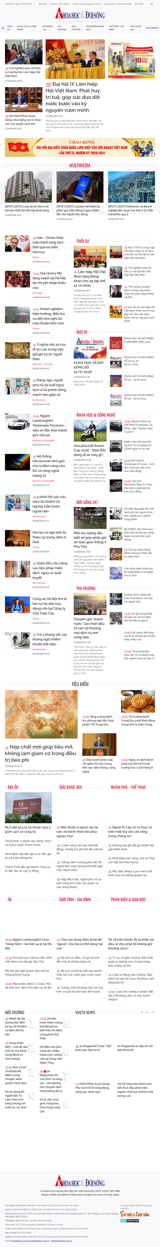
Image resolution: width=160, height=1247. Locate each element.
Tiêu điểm (80, 683)
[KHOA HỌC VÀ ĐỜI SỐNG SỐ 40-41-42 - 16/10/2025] (116, 362)
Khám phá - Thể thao (42, 364)
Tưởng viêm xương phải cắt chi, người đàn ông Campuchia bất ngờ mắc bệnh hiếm (79, 866)
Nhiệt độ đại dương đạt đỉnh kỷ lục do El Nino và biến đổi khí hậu (16, 1026)
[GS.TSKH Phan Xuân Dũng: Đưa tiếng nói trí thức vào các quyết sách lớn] (23, 99)
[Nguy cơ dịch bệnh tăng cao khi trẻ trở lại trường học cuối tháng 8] (138, 744)
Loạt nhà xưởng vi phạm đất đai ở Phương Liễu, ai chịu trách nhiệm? (130, 995)
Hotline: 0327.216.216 (60, 3)
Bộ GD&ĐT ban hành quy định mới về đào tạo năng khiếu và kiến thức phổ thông (139, 534)
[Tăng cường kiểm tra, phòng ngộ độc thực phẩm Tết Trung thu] (99, 701)
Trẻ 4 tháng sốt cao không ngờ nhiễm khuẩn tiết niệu (49, 639)
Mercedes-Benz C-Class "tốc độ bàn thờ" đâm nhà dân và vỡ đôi (28, 985)
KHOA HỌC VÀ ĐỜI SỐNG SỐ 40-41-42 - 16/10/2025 (139, 361)
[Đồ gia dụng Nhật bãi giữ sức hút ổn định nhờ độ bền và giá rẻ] (116, 618)
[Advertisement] (81, 1138)
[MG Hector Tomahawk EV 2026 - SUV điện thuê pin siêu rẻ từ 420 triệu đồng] (116, 465)
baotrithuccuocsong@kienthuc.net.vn (30, 1240)
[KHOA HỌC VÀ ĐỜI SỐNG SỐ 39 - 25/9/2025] (116, 381)
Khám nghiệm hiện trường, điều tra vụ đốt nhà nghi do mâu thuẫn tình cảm (48, 316)
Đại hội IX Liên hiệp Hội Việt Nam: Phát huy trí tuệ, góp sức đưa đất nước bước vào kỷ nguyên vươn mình (73, 97)
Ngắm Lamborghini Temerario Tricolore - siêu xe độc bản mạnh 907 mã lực (49, 425)
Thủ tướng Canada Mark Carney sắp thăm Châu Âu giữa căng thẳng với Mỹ (139, 292)
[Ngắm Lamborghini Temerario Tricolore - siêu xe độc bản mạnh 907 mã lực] (17, 421)
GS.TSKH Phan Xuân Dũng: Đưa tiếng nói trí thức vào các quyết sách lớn (23, 119)
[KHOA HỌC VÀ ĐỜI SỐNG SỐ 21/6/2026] (90, 348)
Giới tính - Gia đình (116, 28)
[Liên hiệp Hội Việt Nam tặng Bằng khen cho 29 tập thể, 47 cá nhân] (90, 257)
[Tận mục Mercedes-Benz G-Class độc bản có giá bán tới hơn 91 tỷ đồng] (116, 485)
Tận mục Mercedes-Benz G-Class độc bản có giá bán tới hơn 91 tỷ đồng (138, 486)
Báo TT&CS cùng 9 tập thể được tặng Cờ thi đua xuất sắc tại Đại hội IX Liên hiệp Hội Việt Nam (139, 252)
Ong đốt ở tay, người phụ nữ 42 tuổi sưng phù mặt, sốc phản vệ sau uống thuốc (79, 883)
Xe (10, 899)
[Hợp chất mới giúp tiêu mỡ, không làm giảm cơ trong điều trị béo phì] (41, 714)
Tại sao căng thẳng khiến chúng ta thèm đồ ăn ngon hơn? (138, 553)
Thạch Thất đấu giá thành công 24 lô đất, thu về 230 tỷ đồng (27, 868)
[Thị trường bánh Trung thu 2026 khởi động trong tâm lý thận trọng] (138, 701)
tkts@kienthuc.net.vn (61, 1240)
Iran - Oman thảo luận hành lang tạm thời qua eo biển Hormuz (47, 245)
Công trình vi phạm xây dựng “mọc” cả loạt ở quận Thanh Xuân (28, 842)
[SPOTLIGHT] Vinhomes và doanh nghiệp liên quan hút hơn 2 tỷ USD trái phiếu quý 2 (130, 210)
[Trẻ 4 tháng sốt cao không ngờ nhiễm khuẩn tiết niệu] (17, 640)
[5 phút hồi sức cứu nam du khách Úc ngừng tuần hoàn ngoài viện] (17, 502)
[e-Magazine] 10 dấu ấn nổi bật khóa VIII (135, 1048)
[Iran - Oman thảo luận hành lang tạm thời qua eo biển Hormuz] (17, 243)
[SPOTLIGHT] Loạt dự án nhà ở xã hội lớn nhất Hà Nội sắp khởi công (27, 208)
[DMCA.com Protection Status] (129, 1220)
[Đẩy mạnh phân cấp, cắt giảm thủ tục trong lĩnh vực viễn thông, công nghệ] (99, 744)
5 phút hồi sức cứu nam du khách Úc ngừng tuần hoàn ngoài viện (49, 504)
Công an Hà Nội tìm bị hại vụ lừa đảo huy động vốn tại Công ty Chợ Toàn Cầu (49, 606)
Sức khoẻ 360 (135, 28)
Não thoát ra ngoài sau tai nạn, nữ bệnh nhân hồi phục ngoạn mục (77, 831)
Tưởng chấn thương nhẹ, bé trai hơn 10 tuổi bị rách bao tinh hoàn (80, 989)
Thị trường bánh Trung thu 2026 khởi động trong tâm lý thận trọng (138, 720)
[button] (142, 1012)
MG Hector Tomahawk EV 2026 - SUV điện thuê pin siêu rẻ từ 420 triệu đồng (139, 466)
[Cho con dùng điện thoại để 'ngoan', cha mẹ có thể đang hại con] (80, 920)
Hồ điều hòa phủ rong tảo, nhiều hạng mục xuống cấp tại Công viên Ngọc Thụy (51, 1054)
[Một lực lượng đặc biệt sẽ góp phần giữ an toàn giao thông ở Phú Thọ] (90, 518)
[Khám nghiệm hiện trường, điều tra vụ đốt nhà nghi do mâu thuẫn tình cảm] (17, 314)
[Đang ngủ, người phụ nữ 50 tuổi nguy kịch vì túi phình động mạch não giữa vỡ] (17, 386)
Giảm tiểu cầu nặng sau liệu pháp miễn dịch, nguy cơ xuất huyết (49, 570)
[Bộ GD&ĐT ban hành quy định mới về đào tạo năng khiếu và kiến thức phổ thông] (116, 534)
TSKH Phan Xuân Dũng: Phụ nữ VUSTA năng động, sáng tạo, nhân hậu (92, 1087)
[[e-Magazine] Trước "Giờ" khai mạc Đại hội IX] (94, 1029)
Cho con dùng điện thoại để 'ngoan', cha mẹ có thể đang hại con (80, 944)
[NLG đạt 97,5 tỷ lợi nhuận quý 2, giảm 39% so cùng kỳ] (28, 807)
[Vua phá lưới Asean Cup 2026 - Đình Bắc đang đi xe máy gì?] (90, 431)
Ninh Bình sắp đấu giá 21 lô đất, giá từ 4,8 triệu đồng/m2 (28, 855)
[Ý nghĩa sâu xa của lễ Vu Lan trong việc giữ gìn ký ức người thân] (17, 350)
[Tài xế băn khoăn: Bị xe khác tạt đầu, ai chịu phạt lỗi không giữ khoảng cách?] (131, 920)
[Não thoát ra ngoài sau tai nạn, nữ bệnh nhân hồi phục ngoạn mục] (80, 807)
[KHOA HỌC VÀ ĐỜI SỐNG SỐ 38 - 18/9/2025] (116, 399)
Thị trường (62, 28)
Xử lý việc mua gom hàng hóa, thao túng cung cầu (50, 1105)
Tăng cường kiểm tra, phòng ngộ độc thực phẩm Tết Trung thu (98, 720)
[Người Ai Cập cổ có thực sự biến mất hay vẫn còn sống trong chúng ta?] (131, 807)
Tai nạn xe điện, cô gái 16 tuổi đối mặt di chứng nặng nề (78, 959)
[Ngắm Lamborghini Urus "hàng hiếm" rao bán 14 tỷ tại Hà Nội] (28, 920)
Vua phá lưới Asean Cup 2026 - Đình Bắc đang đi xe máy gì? (90, 450)
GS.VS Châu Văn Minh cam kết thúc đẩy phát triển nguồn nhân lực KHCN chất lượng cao (135, 1089)
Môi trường (76, 28)
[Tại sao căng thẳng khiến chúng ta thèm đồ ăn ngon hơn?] (116, 554)
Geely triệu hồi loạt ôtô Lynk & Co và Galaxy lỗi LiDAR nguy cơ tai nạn (137, 445)
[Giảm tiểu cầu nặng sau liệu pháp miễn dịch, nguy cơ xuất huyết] (17, 569)
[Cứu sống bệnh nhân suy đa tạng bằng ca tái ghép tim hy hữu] (116, 573)
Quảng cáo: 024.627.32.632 (117, 3)
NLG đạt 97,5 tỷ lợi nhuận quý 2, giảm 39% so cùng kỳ (28, 829)
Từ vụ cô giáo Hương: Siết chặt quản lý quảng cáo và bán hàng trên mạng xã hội (130, 961)
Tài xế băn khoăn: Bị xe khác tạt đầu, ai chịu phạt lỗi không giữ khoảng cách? (131, 944)
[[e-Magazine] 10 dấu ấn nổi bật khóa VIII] (136, 1029)
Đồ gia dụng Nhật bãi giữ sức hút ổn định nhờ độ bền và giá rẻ (138, 617)
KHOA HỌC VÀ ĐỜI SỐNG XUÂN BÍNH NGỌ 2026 (139, 340)
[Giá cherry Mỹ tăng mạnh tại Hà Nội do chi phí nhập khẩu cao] (17, 279)
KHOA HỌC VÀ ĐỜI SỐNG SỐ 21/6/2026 (88, 367)
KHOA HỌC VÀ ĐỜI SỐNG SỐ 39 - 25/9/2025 (139, 378)
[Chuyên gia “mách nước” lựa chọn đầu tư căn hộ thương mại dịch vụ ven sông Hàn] (90, 604)
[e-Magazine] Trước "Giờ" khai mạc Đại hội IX (93, 1048)
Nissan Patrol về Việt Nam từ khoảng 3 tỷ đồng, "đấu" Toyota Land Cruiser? (138, 426)
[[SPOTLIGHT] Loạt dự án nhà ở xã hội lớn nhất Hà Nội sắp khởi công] (28, 187)
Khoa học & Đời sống (80, 13)
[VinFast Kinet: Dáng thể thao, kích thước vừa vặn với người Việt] (116, 599)
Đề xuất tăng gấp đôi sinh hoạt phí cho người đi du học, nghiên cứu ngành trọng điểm (139, 514)
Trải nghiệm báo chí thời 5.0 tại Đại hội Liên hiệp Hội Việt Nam (22, 72)
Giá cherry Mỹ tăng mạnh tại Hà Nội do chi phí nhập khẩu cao (49, 280)
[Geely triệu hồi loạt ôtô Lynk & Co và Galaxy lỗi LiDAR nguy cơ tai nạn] (116, 446)
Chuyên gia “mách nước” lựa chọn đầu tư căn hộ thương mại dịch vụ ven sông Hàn (89, 628)
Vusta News (85, 1012)
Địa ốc (13, 787)
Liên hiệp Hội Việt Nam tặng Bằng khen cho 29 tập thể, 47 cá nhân (90, 278)
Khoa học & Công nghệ (26, 28)
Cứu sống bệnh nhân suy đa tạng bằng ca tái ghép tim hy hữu (138, 572)
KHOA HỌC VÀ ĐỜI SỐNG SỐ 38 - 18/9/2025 (139, 397)
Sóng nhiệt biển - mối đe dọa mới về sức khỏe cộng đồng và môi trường (16, 1050)
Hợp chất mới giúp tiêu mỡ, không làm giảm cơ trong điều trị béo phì (40, 753)
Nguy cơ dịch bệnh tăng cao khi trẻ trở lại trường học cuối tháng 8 (137, 763)
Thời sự (9, 28)
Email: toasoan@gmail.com (87, 3)
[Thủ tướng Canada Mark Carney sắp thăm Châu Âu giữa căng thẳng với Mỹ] (116, 291)
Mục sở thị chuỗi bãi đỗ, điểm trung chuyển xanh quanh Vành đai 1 (16, 1075)
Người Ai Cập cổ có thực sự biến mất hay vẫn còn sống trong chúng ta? (130, 831)
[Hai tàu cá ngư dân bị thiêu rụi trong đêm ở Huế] (17, 538)
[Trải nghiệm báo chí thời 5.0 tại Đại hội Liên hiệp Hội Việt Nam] (23, 51)
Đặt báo (43, 3)
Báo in (82, 332)
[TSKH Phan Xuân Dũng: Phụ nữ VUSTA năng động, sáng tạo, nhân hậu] (94, 1067)
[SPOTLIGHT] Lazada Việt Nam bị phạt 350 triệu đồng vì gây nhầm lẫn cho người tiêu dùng (78, 210)
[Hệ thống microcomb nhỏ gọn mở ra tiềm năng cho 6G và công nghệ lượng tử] (17, 462)
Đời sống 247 (48, 28)
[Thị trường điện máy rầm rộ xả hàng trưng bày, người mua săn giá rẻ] (116, 656)
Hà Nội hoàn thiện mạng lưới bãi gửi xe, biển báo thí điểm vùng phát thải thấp (51, 1028)
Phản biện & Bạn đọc (95, 28)
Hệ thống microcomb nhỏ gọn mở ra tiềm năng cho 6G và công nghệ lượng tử (48, 466)
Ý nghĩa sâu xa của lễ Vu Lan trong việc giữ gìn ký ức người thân (49, 351)
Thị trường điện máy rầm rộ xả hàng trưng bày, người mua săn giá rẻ (139, 655)
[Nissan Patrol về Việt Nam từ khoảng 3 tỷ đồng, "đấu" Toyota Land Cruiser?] (116, 426)
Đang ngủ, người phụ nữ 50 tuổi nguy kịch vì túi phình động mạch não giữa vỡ (49, 387)
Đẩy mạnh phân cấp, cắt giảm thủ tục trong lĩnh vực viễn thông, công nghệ (98, 765)
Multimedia (152, 28)
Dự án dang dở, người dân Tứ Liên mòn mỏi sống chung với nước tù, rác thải (15, 1099)
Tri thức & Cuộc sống (134, 1214)
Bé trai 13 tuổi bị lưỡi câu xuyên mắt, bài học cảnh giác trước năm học (79, 974)
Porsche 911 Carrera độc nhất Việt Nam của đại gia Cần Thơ (28, 959)
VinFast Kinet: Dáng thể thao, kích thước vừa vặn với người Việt (138, 598)
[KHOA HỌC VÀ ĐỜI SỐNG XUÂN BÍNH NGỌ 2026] (116, 343)
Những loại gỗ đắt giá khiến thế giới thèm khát (131, 847)
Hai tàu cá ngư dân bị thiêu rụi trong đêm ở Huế (49, 537)
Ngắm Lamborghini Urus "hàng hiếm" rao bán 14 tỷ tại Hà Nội (28, 944)
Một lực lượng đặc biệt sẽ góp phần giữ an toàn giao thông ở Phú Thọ (90, 540)
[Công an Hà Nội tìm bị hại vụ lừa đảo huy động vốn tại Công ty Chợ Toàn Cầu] (17, 604)
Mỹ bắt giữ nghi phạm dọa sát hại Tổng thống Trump (27, 972)
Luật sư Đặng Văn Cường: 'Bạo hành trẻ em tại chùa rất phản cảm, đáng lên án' (131, 978)
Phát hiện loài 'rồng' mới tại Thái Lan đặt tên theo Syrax (131, 860)
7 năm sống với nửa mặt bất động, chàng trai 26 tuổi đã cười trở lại (80, 849)
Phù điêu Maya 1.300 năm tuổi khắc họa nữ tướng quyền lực (130, 873)
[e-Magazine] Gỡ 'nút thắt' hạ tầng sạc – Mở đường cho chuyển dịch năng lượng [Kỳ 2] (51, 1081)
